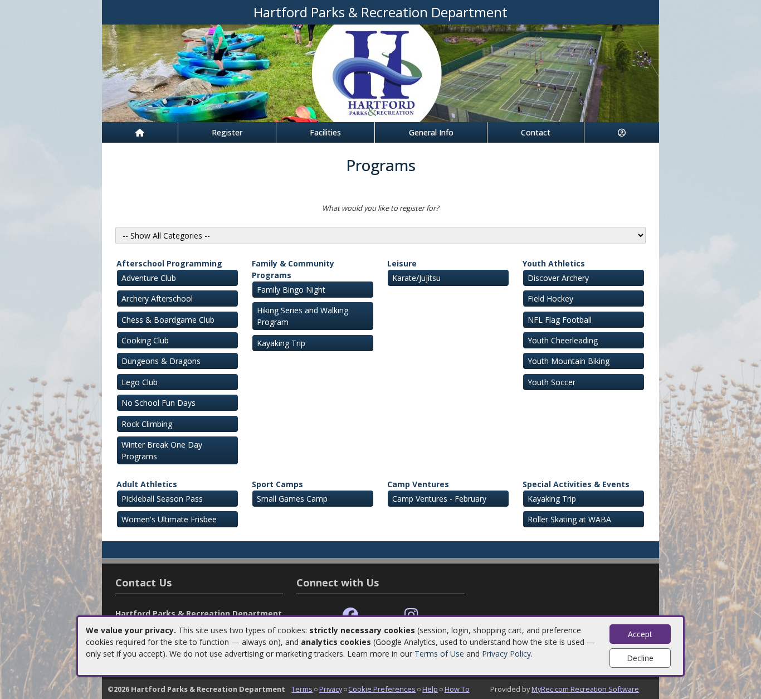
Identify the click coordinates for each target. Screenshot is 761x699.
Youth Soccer (551, 382)
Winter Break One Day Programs (161, 450)
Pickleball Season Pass (162, 498)
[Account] (621, 132)
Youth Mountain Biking (568, 361)
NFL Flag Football (560, 319)
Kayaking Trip (281, 343)
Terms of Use (439, 653)
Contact (535, 132)
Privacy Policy (506, 653)
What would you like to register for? (380, 208)
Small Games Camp (292, 498)
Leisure (402, 263)
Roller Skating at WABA (569, 519)
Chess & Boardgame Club (167, 319)
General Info (431, 132)
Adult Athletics (146, 484)
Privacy (330, 689)
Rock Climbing (146, 424)
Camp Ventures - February (439, 498)
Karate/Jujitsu (416, 278)
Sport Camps (277, 484)
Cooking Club (145, 340)
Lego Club (139, 382)
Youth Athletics (554, 263)
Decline (640, 658)
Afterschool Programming (169, 263)
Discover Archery (558, 278)
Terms (302, 689)
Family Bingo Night (291, 289)
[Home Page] (140, 132)
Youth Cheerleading (563, 340)
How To (457, 689)
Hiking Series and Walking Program (302, 316)
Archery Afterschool (157, 298)
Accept (640, 634)
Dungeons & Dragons (161, 361)
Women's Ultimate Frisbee (169, 519)
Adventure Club (148, 278)
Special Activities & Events (576, 484)
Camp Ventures (418, 484)
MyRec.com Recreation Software (585, 689)
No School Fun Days (158, 402)
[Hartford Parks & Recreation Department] (380, 72)
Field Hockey (550, 298)
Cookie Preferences (382, 689)
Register (227, 132)
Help (430, 689)
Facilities (325, 132)
